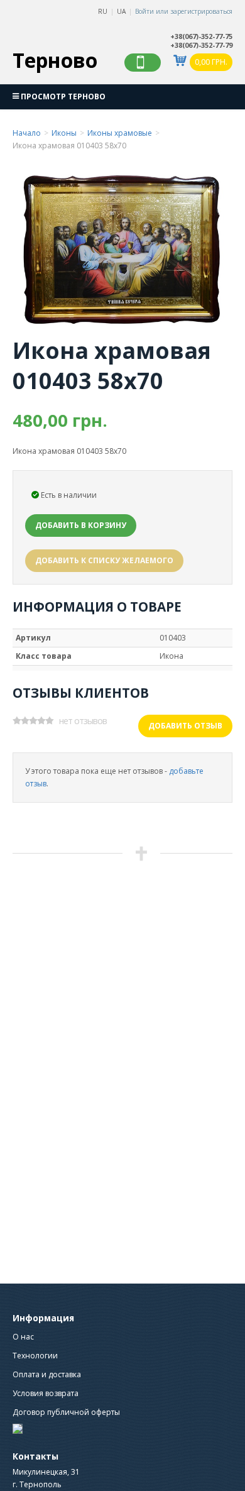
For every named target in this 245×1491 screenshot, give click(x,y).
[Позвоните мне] (142, 62)
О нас (23, 1336)
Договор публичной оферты (66, 1412)
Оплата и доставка (47, 1374)
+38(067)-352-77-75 (201, 36)
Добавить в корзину (80, 525)
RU (102, 11)
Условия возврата (46, 1393)
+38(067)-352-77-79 (201, 45)
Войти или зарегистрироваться (183, 11)
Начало (27, 133)
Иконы (64, 133)
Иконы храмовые (119, 133)
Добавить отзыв (185, 725)
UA (121, 11)
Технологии (35, 1355)
